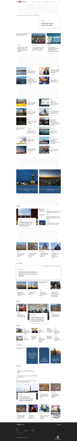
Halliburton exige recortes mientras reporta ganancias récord (20, 417)
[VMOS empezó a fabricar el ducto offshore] (44, 131)
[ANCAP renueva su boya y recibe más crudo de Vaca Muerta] (21, 246)
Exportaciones (29, 137)
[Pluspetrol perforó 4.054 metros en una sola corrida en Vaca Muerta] (44, 387)
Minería (51, 67)
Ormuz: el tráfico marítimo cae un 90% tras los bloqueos (31, 132)
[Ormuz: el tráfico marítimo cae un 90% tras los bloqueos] (21, 131)
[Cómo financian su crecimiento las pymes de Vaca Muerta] (42, 211)
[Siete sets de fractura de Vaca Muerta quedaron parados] (44, 285)
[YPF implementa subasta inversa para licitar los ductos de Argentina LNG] (27, 391)
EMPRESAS (28, 100)
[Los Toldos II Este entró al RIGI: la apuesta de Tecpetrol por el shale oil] (56, 246)
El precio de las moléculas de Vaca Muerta (31, 140)
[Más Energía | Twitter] (60, 424)
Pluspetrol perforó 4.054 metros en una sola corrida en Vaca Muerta (44, 396)
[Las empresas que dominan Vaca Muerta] (33, 285)
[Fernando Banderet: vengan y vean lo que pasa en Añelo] (42, 222)
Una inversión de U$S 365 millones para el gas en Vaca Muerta (38, 49)
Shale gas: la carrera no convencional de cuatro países (31, 112)
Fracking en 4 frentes (29, 109)
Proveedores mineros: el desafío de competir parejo (21, 315)
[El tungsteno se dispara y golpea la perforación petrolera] (56, 387)
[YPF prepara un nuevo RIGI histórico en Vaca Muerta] (33, 408)
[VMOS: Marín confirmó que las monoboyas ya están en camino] (21, 285)
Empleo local (51, 147)
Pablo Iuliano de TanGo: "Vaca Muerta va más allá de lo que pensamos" (32, 355)
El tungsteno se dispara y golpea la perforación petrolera (55, 396)
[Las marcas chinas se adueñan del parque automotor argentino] (44, 408)
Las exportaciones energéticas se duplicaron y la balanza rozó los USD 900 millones (54, 141)
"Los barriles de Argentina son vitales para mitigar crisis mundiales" (44, 360)
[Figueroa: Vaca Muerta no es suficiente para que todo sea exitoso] (44, 102)
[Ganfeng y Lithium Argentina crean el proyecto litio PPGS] (56, 307)
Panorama (20, 219)
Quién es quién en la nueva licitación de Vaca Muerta (31, 150)
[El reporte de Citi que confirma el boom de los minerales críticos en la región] (44, 71)
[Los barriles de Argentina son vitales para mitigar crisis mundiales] (44, 351)
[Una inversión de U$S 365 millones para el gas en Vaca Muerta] (38, 38)
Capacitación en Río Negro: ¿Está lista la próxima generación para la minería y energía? (37, 320)
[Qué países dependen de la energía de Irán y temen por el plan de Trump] (50, 330)
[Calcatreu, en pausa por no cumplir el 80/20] (44, 150)
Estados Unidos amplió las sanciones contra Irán (41, 331)
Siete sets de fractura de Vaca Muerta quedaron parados (43, 294)
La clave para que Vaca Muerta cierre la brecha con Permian (54, 112)
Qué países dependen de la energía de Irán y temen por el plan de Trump (57, 332)
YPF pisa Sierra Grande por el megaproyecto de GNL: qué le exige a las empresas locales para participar (55, 122)
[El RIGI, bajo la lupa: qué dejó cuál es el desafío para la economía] (27, 217)
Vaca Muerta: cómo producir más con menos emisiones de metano (22, 49)
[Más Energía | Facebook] (57, 424)
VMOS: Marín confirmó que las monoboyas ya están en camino (21, 294)
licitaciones (20, 394)
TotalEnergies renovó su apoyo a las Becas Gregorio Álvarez (31, 103)
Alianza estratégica (21, 269)
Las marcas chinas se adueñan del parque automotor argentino (44, 417)
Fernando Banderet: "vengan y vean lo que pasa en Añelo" (53, 223)
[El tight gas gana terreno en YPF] (38, 23)
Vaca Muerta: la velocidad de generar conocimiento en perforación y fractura (53, 49)
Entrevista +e (44, 356)
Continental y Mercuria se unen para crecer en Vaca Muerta (27, 274)
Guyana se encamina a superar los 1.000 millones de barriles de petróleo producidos (42, 340)
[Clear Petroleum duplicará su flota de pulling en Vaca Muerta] (56, 351)
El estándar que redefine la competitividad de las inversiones (27, 376)
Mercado (55, 328)
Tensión (18, 413)
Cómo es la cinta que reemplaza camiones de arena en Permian (57, 339)
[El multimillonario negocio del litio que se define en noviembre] (44, 246)
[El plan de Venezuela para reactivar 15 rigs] (19, 338)
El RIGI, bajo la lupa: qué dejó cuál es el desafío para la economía (26, 224)
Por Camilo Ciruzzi (29, 152)
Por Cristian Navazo (52, 74)
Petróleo (17, 429)
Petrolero (40, 328)
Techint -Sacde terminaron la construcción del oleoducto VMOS (50, 190)
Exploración (24, 328)
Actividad (56, 356)
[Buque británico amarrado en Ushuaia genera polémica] (21, 71)
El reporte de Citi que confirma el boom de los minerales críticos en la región (54, 71)
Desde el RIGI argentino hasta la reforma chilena (26, 371)
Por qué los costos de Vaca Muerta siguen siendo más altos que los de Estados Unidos (55, 294)
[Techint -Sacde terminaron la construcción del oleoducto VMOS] (50, 177)
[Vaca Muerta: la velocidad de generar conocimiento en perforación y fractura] (54, 38)
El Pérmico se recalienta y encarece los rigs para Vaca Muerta (27, 190)
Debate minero (18, 312)
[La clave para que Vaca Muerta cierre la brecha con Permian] (44, 112)
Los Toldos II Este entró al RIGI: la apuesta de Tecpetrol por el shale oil (55, 255)
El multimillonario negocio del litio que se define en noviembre (44, 255)
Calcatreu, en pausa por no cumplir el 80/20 (54, 150)
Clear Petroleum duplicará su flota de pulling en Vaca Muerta (55, 360)
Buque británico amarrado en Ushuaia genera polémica (31, 71)
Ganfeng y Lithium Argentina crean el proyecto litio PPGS (55, 315)
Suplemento (52, 419)
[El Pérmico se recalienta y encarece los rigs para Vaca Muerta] (27, 177)
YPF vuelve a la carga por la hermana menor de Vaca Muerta (33, 255)
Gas (24, 429)
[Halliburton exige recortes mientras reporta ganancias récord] (21, 408)
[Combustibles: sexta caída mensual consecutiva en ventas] (44, 80)
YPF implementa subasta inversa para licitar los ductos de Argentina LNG (26, 399)
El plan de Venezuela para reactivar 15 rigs (26, 339)
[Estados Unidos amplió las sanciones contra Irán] (34, 330)
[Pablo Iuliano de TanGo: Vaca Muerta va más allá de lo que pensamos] (21, 356)
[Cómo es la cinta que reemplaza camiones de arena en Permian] (50, 338)
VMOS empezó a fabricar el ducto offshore (53, 132)
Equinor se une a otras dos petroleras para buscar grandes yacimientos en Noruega (26, 332)
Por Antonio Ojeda (29, 84)
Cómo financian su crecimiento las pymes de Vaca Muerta (53, 212)
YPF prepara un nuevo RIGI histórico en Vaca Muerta (32, 417)
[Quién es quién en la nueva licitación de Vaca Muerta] (21, 150)
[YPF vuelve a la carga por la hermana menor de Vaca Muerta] (33, 246)
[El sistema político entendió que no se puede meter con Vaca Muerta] (42, 216)
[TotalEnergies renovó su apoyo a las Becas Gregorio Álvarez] (21, 102)
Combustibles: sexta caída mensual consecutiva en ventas (54, 81)
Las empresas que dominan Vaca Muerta (32, 293)
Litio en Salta (52, 312)
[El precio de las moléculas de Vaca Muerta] (21, 140)
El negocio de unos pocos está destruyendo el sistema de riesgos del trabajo (26, 381)
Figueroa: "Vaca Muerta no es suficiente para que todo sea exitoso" (54, 103)
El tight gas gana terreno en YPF (47, 24)
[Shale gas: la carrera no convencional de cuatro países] (21, 112)
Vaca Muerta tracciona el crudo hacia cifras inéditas (32, 122)
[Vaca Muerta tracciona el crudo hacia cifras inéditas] (21, 121)
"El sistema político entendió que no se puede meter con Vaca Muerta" (53, 218)
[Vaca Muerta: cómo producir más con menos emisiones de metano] (23, 38)
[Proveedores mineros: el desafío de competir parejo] (21, 307)
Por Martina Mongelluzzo (50, 53)
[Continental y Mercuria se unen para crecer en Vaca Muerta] (51, 273)
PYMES (51, 117)
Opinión (17, 378)
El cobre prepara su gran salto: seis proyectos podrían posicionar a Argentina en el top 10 (32, 81)
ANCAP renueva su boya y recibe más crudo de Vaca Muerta (21, 255)
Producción (43, 20)
